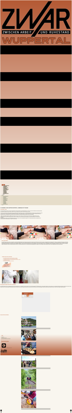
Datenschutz (7, 341)
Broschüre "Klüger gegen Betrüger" (5, 338)
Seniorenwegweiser (4, 337)
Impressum (3, 341)
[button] (1, 410)
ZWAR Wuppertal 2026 (9, 347)
